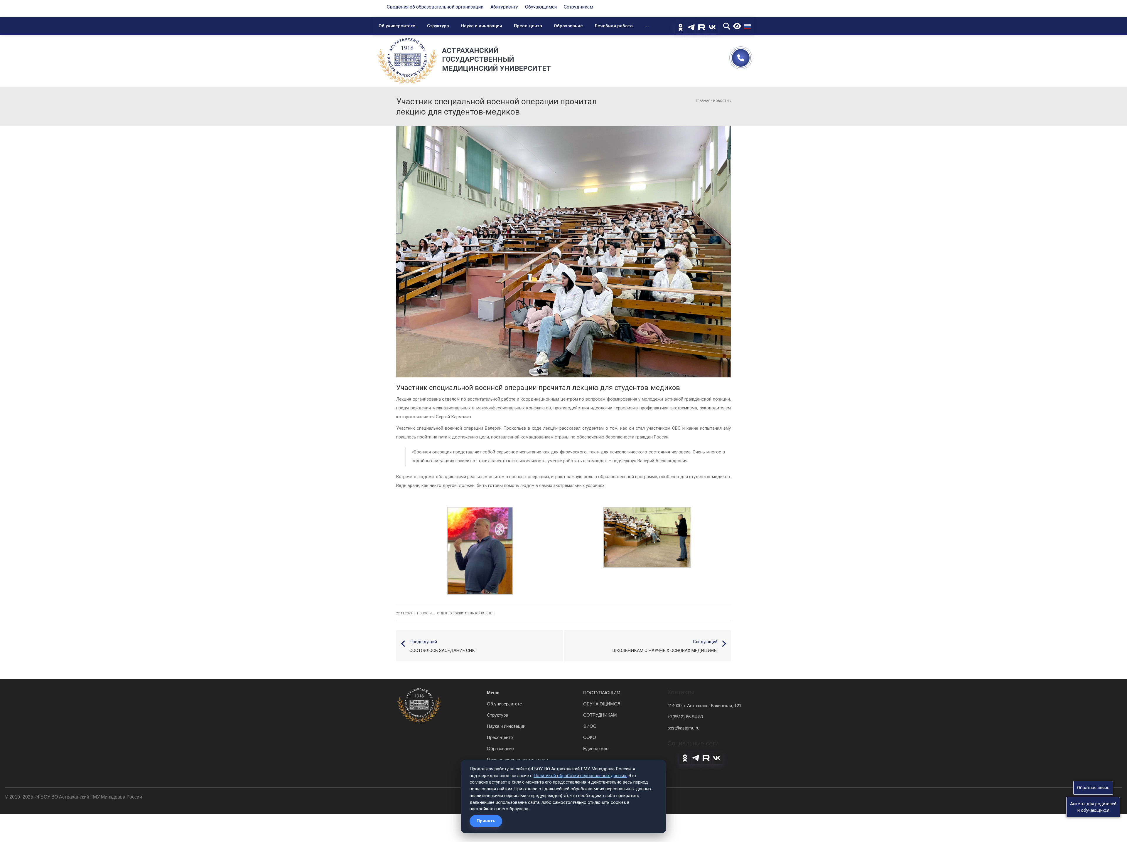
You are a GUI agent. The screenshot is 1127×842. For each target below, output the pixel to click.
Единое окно (595, 748)
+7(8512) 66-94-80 (685, 716)
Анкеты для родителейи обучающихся (1093, 807)
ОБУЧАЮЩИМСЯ (601, 703)
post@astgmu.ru (683, 727)
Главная (703, 101)
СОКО (589, 737)
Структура (438, 25)
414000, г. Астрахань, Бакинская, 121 (704, 705)
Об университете (397, 25)
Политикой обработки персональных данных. (580, 775)
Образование (568, 25)
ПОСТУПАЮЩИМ (601, 692)
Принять (486, 820)
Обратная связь (1093, 787)
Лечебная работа (614, 25)
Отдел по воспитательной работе (464, 613)
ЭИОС (589, 726)
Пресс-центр (528, 25)
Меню (493, 692)
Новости (721, 101)
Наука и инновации (481, 25)
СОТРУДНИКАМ (600, 714)
